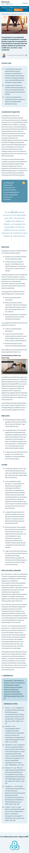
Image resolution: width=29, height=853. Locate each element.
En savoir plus (18, 10)
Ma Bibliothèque (5, 14)
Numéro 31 (21, 14)
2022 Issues (14, 14)
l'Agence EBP (23, 837)
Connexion (25, 3)
